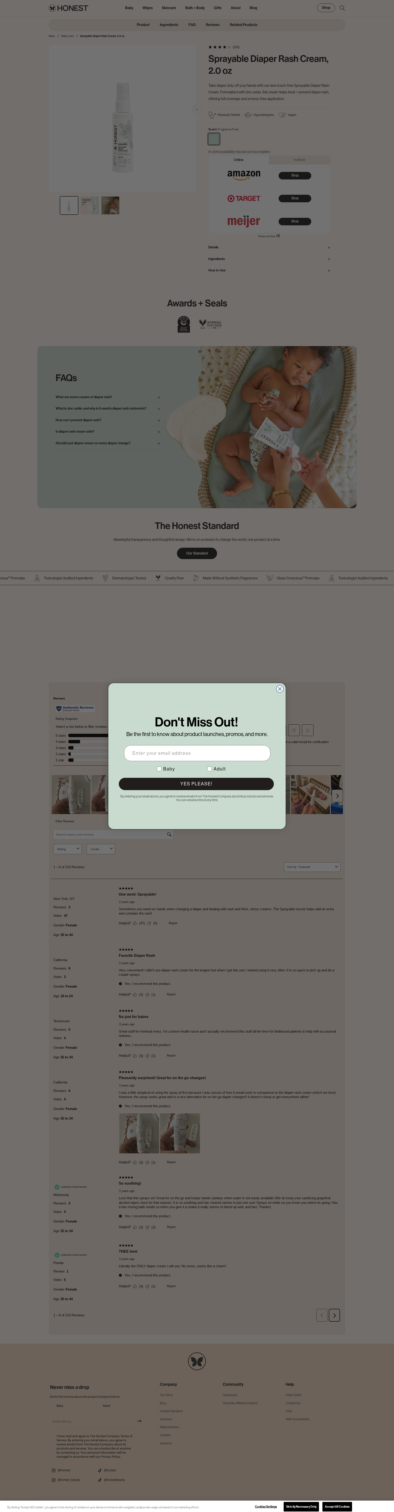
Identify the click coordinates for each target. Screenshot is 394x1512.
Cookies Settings (266, 1506)
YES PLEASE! (196, 783)
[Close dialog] (280, 689)
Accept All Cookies (337, 1506)
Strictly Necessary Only (301, 1506)
